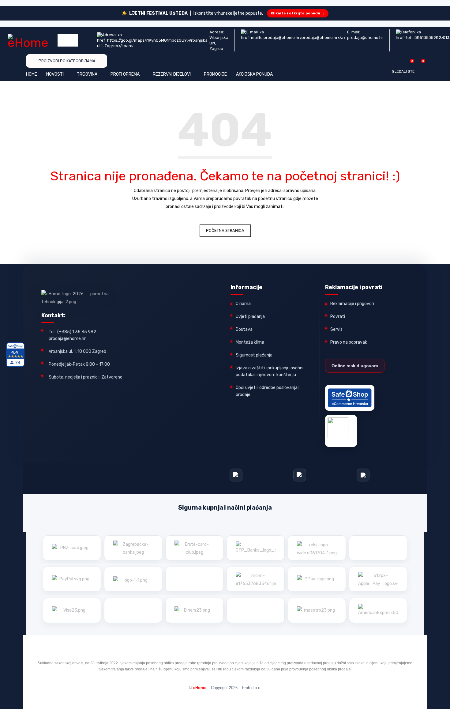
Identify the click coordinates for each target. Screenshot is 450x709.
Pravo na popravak (348, 342)
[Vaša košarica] (420, 63)
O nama (243, 303)
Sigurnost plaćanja (254, 355)
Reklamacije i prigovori (352, 303)
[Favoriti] (409, 63)
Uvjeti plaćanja (250, 316)
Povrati (337, 316)
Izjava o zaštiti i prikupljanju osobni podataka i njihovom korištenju (269, 371)
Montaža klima (250, 342)
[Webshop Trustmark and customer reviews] (349, 398)
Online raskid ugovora (355, 365)
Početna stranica (225, 230)
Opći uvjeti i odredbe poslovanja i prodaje (267, 391)
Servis (336, 329)
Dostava (244, 329)
